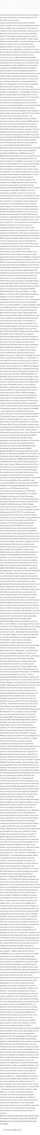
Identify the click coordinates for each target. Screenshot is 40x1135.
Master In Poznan (6, 1116)
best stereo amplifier (13, 5)
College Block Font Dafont (23, 1116)
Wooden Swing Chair (20, 1119)
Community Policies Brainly (21, 1121)
